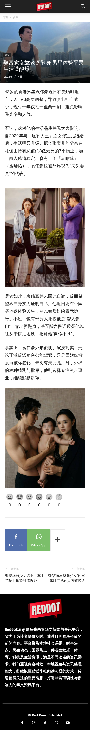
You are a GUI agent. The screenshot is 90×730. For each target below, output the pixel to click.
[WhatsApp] (56, 723)
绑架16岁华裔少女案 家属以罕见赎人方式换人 (66, 578)
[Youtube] (67, 723)
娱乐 (15, 17)
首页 (5, 17)
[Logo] (45, 608)
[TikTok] (45, 723)
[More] (57, 540)
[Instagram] (33, 723)
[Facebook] (22, 723)
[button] (7, 6)
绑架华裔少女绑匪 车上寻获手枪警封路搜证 (24, 578)
